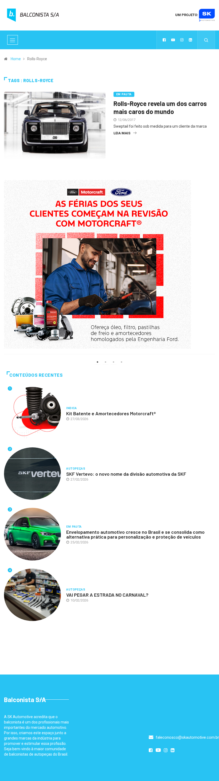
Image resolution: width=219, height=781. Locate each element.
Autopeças (75, 468)
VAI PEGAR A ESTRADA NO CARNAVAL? (107, 595)
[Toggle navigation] (12, 40)
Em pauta (124, 94)
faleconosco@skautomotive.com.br (187, 737)
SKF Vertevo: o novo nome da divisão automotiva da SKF (126, 474)
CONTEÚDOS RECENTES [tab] (36, 375)
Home (16, 59)
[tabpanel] (109, 270)
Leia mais (122, 133)
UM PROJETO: (187, 15)
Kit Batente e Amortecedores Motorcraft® (111, 413)
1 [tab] (97, 362)
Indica (71, 408)
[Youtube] (173, 40)
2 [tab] (105, 362)
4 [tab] (121, 362)
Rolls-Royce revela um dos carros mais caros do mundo (160, 107)
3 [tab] (113, 362)
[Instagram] (181, 40)
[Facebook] (164, 40)
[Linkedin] (190, 40)
